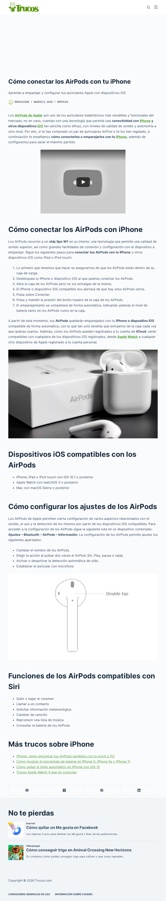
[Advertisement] (83, 44)
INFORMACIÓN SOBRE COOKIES (74, 894)
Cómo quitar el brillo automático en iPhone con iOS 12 (58, 767)
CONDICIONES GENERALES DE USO (29, 894)
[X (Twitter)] (64, 790)
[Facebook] (27, 790)
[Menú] (156, 7)
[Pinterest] (101, 790)
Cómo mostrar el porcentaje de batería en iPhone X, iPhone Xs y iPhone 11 (73, 761)
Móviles (62, 101)
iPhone (145, 121)
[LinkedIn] (139, 790)
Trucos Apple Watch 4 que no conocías (46, 772)
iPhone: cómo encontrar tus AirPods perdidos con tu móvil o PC (65, 756)
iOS (40, 126)
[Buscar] (148, 7)
